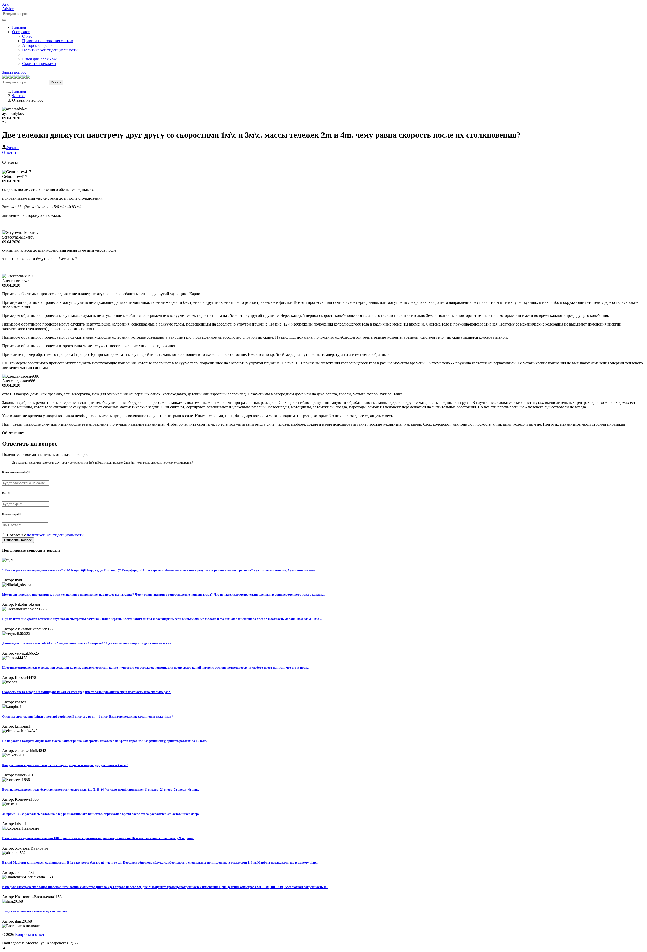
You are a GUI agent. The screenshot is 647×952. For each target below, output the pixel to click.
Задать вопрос (14, 72)
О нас (27, 36)
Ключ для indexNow (39, 59)
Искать (56, 82)
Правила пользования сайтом (47, 41)
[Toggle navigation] (4, 20)
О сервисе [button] (21, 32)
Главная (19, 27)
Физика (18, 96)
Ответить (10, 152)
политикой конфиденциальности (55, 535)
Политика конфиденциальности (50, 50)
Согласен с (45, 535)
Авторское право (37, 45)
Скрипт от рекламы (39, 63)
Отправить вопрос (18, 540)
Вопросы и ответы (31, 934)
